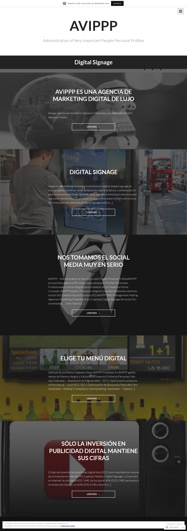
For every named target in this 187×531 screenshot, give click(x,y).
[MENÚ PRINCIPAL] (180, 11)
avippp (94, 25)
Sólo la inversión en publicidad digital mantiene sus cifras (93, 450)
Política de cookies (68, 526)
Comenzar (117, 3)
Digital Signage (94, 172)
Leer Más (84, 127)
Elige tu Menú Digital (93, 358)
